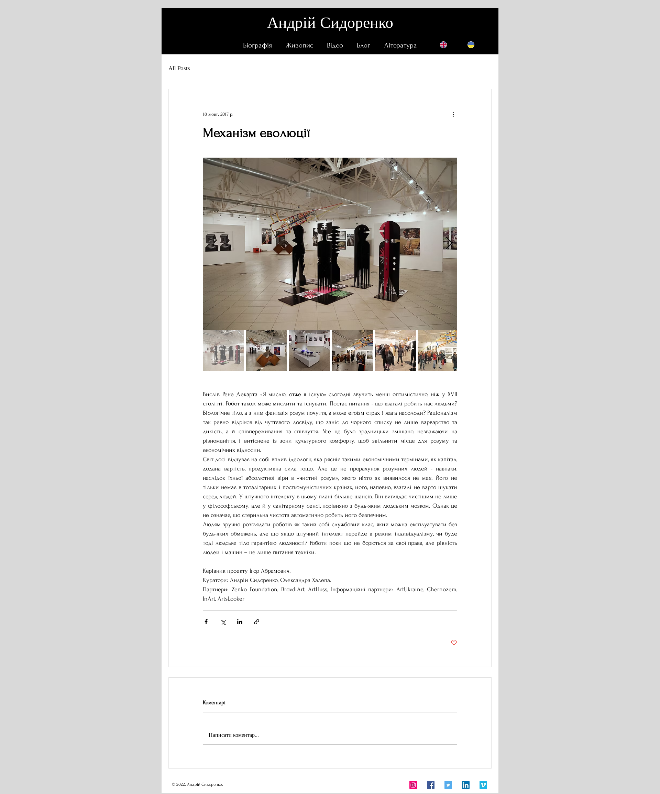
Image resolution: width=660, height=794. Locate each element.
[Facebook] (430, 785)
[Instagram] (413, 785)
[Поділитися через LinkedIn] (239, 621)
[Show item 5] (395, 350)
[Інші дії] (453, 114)
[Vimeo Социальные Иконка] (483, 785)
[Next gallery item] (449, 244)
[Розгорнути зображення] (330, 244)
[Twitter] (448, 785)
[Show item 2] (266, 350)
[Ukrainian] (471, 44)
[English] (443, 44)
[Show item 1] (223, 350)
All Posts (179, 68)
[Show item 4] (352, 350)
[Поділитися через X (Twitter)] (223, 621)
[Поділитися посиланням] (256, 621)
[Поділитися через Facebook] (206, 621)
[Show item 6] (438, 350)
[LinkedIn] (466, 785)
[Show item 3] (309, 350)
